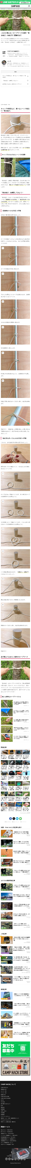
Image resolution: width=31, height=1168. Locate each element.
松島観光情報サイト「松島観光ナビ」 (8, 1139)
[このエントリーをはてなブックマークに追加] (17, 818)
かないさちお (28, 1007)
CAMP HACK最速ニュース (25, 1026)
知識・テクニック (16, 821)
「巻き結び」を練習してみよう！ (10, 80)
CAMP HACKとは (4, 1087)
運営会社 (3, 1107)
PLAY (2, 1105)
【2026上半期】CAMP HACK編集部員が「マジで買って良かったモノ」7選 (21, 939)
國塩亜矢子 (28, 997)
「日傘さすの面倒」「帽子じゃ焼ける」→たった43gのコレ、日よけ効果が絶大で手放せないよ (21, 948)
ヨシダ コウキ (27, 864)
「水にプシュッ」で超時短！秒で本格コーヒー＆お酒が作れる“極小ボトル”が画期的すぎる (21, 1034)
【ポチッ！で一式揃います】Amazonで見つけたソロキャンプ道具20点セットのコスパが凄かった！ (21, 925)
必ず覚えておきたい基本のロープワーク (12, 84)
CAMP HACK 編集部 (25, 972)
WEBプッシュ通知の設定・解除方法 (8, 1121)
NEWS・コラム (3, 962)
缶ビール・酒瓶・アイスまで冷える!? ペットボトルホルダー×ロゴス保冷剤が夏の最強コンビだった (21, 843)
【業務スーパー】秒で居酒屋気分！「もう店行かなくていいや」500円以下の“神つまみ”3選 (21, 995)
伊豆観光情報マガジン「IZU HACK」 (8, 1137)
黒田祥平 (28, 982)
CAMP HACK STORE (5, 1096)
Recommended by (23, 813)
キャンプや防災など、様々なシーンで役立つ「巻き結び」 (14, 76)
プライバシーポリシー (5, 1116)
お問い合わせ (3, 1111)
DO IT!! (2, 1100)
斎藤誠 (29, 898)
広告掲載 (3, 1112)
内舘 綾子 (28, 835)
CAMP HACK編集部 (12, 51)
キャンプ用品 (3, 943)
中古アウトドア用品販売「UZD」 (8, 1144)
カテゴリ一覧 (3, 1091)
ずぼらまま (28, 962)
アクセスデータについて (6, 1120)
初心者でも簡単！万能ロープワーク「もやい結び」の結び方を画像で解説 (21, 853)
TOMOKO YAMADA (27, 942)
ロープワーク (24, 821)
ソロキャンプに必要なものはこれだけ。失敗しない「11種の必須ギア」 (21, 871)
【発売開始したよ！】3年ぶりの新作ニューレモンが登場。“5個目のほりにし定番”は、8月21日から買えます (21, 1025)
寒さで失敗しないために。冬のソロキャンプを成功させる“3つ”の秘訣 (21, 895)
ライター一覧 (3, 1093)
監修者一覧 (3, 1094)
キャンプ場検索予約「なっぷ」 (7, 1142)
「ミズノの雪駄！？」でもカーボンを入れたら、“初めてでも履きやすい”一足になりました (21, 978)
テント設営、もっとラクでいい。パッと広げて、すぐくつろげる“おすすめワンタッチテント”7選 (21, 1015)
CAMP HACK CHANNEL (6, 1098)
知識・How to (8, 821)
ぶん (8, 61)
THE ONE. (3, 1102)
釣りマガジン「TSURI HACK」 (7, 1131)
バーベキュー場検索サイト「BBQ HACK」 (9, 1135)
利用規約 (3, 1114)
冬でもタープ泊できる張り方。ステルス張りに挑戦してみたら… (21, 914)
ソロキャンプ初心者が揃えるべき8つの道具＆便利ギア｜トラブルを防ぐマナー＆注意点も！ (21, 906)
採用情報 (3, 1109)
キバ (29, 917)
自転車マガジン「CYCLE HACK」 (7, 1133)
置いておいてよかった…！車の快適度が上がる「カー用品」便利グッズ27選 (21, 862)
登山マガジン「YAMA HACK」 (7, 1130)
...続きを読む (26, 56)
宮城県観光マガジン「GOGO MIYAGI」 (9, 1140)
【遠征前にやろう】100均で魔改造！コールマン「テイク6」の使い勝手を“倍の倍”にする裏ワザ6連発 (21, 833)
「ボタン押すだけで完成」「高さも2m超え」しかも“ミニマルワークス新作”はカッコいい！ (21, 1005)
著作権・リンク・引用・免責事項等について (10, 1118)
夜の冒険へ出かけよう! (5, 1103)
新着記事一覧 (3, 1089)
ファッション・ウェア (5, 953)
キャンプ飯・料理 (4, 998)
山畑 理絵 (28, 845)
